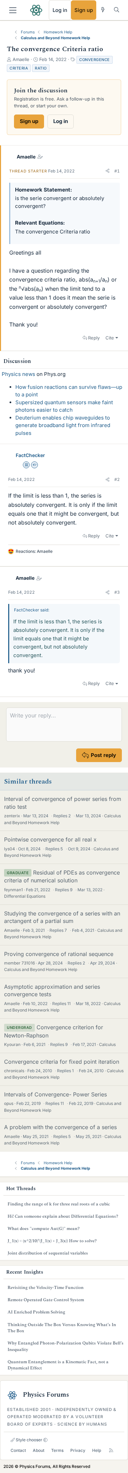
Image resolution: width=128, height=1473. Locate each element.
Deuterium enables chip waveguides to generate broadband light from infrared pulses (62, 425)
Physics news (18, 374)
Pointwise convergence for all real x (50, 839)
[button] (107, 171)
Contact (18, 1450)
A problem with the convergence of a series (60, 1127)
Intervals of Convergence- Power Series (55, 1094)
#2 (117, 479)
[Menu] (13, 10)
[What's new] (103, 9)
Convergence (94, 59)
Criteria (19, 68)
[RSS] (111, 1450)
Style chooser (28, 1439)
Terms (57, 1450)
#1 (117, 170)
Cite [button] (109, 337)
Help (96, 1450)
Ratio (41, 68)
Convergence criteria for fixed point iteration (61, 1061)
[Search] (116, 9)
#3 (117, 592)
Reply (94, 337)
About (38, 1450)
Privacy (77, 1450)
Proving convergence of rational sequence (58, 954)
